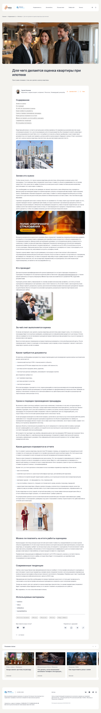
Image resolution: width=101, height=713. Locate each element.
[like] (18, 628)
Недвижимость (37, 7)
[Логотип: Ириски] (8, 7)
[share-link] (83, 628)
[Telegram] (93, 692)
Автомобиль (49, 7)
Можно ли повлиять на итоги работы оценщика (30, 118)
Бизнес (81, 7)
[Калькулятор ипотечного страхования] (50, 234)
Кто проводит (20, 106)
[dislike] (24, 628)
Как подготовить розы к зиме (80, 670)
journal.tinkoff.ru (22, 611)
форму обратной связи (28, 704)
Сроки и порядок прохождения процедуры (28, 113)
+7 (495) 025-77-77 (25, 703)
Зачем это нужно (21, 103)
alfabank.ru (20, 608)
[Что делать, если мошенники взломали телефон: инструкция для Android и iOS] (50, 665)
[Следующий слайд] (96, 646)
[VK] (86, 692)
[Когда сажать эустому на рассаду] (19, 665)
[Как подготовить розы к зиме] (82, 665)
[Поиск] (96, 7)
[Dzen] (89, 692)
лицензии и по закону (22, 696)
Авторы (53, 692)
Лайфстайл (72, 7)
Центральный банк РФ (66, 697)
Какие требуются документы (24, 111)
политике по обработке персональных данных (28, 697)
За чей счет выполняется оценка (25, 108)
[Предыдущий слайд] (93, 646)
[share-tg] (77, 628)
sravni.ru (19, 601)
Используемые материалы (24, 123)
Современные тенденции (23, 120)
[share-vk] (65, 628)
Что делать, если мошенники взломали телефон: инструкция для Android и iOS (49, 670)
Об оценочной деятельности (67, 274)
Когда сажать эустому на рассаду (18, 670)
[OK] (96, 692)
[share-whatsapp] (71, 628)
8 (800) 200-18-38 (34, 703)
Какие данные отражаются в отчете (26, 115)
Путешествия (60, 7)
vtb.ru (19, 605)
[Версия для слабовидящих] (92, 7)
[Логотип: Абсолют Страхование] (21, 7)
